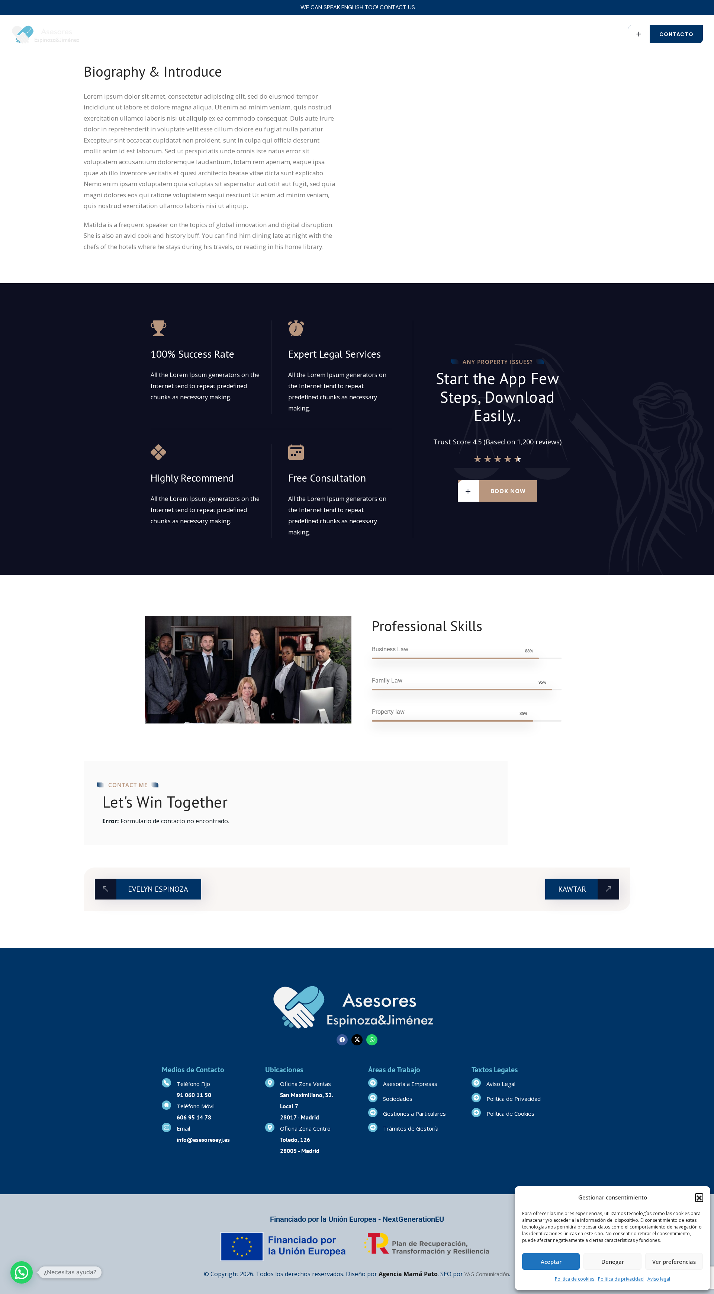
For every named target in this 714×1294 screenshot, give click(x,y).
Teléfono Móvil (196, 1106)
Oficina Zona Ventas (305, 1083)
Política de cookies (574, 1279)
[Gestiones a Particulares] (372, 1112)
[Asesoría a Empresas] (372, 1082)
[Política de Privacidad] (476, 1097)
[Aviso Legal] (476, 1082)
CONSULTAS (291, 34)
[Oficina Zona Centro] (269, 1127)
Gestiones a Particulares (414, 1113)
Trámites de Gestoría (410, 1128)
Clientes (409, 34)
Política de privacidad (621, 1279)
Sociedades (397, 1098)
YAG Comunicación (486, 1274)
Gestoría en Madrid (192, 34)
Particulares (336, 34)
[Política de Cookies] (476, 1112)
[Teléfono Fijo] (166, 1082)
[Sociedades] (372, 1097)
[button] (699, 1197)
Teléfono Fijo (193, 1083)
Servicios (244, 34)
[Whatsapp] (371, 1039)
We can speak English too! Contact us (357, 7)
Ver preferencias (674, 1261)
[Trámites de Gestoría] (372, 1127)
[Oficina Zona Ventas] (269, 1082)
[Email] (166, 1127)
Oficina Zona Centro (305, 1128)
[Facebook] (342, 1039)
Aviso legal (658, 1279)
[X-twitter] (357, 1039)
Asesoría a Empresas (410, 1083)
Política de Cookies (510, 1113)
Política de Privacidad (513, 1098)
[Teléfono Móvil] (166, 1105)
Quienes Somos (132, 34)
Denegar (612, 1261)
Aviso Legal (500, 1083)
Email (183, 1128)
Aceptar (551, 1261)
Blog (380, 34)
